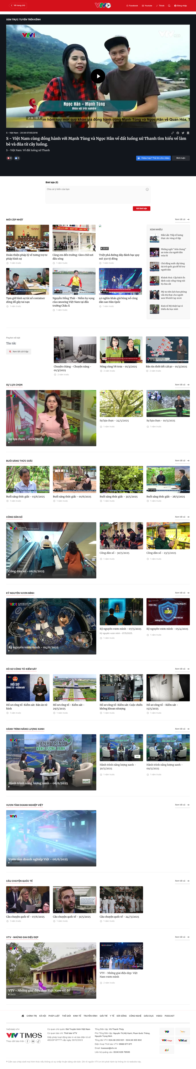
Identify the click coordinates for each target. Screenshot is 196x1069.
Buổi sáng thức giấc (19, 460)
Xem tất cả (180, 219)
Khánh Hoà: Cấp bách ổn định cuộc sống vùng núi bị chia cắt (173, 280)
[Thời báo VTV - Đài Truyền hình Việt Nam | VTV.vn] (24, 1035)
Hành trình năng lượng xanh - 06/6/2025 (38, 783)
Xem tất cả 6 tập (20, 351)
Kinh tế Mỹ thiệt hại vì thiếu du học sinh (172, 307)
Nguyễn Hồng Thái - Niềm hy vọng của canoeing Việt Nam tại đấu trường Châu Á (73, 302)
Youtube (148, 6)
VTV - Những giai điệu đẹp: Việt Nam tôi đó (39, 990)
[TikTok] (38, 1041)
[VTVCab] (182, 1040)
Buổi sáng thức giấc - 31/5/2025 (119, 496)
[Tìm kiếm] (169, 6)
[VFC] (167, 1031)
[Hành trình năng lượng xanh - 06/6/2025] (51, 762)
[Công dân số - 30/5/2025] (121, 535)
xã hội (42, 1016)
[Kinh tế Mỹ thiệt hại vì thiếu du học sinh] (154, 309)
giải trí (103, 1016)
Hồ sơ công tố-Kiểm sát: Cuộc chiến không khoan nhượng (121, 706)
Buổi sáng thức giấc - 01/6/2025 (72, 496)
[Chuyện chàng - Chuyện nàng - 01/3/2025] (75, 349)
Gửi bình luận (141, 208)
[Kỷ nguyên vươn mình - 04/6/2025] (51, 626)
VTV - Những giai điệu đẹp (22, 937)
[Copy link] (172, 133)
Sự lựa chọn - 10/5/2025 (160, 420)
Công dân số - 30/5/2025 (114, 552)
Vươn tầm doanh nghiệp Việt (24, 805)
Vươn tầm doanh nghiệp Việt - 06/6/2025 (38, 859)
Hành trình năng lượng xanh (25, 729)
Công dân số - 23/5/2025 (161, 552)
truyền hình (90, 1016)
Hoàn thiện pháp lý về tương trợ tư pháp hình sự (26, 256)
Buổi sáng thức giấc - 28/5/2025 (165, 496)
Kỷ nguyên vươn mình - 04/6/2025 (33, 647)
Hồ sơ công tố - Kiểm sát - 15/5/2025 (162, 706)
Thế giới (66, 1016)
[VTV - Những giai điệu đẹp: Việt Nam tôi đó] (51, 970)
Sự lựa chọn (14, 384)
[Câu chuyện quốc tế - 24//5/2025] (121, 899)
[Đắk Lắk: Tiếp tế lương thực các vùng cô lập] (154, 238)
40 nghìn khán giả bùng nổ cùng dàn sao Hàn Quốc (118, 300)
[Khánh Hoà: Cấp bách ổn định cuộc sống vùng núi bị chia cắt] (154, 280)
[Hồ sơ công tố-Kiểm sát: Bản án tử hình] (28, 687)
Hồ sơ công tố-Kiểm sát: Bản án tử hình (26, 706)
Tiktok (161, 6)
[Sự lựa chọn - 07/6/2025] (51, 418)
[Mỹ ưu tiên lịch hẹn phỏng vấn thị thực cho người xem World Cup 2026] (154, 295)
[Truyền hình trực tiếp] (103, 6)
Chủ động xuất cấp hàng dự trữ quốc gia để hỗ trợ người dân (173, 266)
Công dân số (14, 517)
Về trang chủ (19, 5)
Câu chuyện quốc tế (19, 880)
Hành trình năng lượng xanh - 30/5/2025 (118, 766)
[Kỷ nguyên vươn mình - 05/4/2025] (168, 611)
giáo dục (149, 1016)
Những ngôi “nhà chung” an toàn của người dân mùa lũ (173, 252)
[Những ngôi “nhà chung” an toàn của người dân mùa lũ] (154, 252)
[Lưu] (188, 133)
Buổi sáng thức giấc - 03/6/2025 (25, 496)
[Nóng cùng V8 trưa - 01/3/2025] (121, 349)
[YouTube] (33, 1041)
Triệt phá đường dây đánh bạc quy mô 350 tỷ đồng (119, 256)
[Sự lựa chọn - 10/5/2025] (168, 403)
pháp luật (54, 1016)
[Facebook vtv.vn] (27, 1041)
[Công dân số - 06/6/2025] (51, 550)
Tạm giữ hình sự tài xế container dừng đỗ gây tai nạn (25, 300)
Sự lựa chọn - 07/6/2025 (25, 439)
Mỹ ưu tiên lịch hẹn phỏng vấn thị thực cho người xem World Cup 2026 (174, 294)
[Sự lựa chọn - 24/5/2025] (121, 403)
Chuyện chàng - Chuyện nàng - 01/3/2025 (72, 368)
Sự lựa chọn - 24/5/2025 (114, 420)
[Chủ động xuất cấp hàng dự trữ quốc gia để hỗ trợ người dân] (154, 266)
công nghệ (135, 1016)
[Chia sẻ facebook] (177, 133)
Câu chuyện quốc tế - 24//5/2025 (119, 916)
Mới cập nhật (14, 219)
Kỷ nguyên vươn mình (20, 593)
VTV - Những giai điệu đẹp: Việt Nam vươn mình (118, 974)
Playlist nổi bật (13, 338)
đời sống (122, 1016)
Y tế (112, 1016)
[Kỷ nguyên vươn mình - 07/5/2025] (121, 611)
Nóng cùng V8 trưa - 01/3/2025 (118, 366)
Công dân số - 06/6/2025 (26, 571)
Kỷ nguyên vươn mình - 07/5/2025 (120, 628)
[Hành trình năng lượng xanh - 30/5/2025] (121, 747)
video (159, 1016)
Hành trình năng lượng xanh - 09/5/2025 (164, 766)
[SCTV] (167, 1050)
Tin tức (11, 343)
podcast (169, 1016)
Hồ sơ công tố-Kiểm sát (21, 668)
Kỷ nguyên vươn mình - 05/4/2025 (167, 628)
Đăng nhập (182, 6)
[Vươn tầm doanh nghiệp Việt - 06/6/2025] (51, 838)
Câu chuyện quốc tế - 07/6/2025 (25, 916)
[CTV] (167, 1040)
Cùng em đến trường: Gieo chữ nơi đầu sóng (73, 256)
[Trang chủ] (23, 1016)
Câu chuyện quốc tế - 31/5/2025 (72, 916)
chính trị (32, 1016)
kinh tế (77, 1016)
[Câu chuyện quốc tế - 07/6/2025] (28, 899)
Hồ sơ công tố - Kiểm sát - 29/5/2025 (69, 706)
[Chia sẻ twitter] (183, 133)
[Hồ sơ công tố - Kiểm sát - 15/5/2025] (168, 687)
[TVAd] (182, 1031)
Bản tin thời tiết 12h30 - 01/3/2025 (166, 366)
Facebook (133, 6)
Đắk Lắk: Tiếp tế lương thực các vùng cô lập (172, 236)
